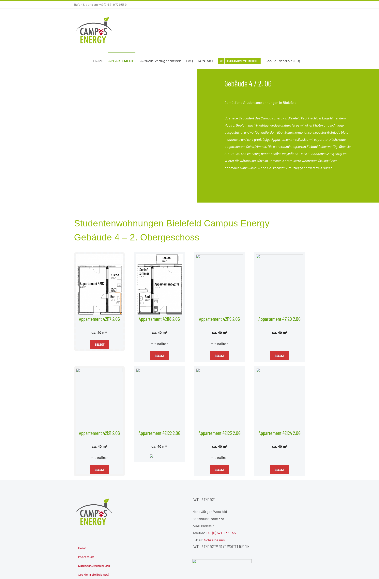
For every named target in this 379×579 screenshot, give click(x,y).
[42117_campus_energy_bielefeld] (99, 256)
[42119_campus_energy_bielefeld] (219, 256)
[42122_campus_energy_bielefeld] (159, 370)
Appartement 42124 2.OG (280, 433)
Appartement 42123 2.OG (220, 433)
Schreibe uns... (216, 540)
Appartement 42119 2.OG (219, 319)
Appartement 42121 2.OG (99, 433)
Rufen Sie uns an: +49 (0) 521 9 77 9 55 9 (100, 4)
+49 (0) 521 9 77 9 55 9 (222, 533)
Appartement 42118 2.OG (159, 319)
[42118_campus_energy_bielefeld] (159, 256)
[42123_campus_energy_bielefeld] (219, 370)
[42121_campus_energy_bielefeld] (99, 370)
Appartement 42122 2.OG (159, 433)
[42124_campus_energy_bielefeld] (279, 370)
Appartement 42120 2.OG (279, 319)
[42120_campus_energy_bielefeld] (279, 256)
